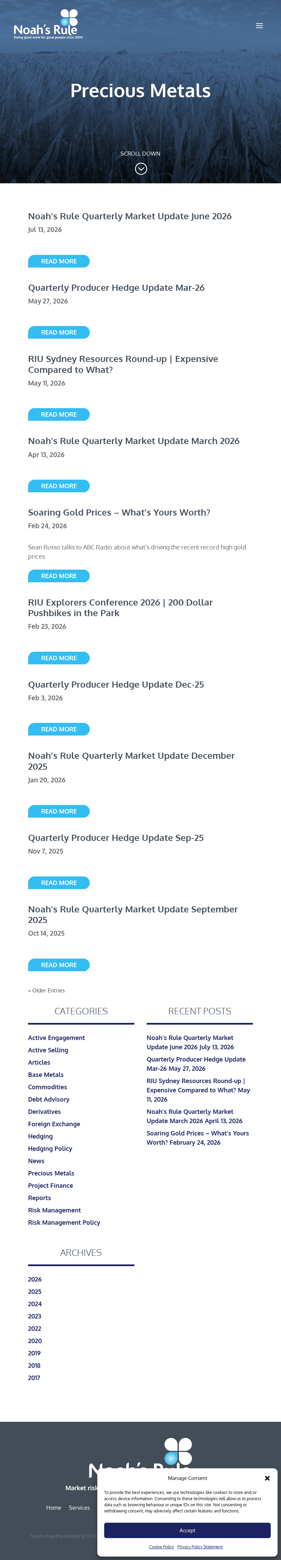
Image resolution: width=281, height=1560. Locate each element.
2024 (35, 1304)
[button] (267, 1478)
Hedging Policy (50, 1148)
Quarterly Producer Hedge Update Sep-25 (116, 837)
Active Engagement (56, 1037)
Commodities (47, 1087)
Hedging (40, 1136)
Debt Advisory (49, 1099)
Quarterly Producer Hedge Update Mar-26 (116, 287)
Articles (39, 1062)
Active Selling (48, 1050)
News (36, 1161)
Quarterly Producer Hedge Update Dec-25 (116, 684)
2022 (34, 1328)
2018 (34, 1365)
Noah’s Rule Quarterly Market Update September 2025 (133, 914)
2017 (34, 1377)
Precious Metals (51, 1173)
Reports (39, 1197)
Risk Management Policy (64, 1222)
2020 (35, 1340)
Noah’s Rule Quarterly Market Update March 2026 (134, 440)
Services (79, 1507)
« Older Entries (46, 990)
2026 (35, 1279)
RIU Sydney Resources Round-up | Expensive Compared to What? (123, 364)
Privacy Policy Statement (200, 1546)
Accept (187, 1530)
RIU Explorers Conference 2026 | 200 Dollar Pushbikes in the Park (120, 607)
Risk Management (54, 1210)
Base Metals (46, 1074)
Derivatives (44, 1111)
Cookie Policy (161, 1546)
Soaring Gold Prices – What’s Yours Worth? (119, 512)
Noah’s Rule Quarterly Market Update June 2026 (130, 215)
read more (59, 261)
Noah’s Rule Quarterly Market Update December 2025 (131, 760)
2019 (34, 1353)
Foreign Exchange (54, 1124)
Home (53, 1507)
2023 (34, 1316)
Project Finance (50, 1185)
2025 (34, 1291)
